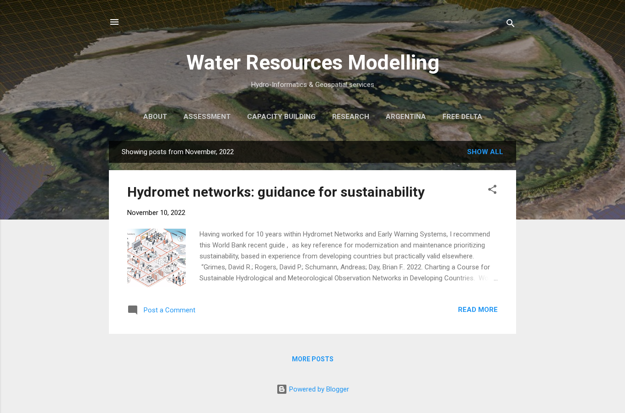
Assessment (207, 117)
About (155, 117)
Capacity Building (281, 117)
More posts (313, 359)
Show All (485, 152)
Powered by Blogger (318, 389)
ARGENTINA (406, 117)
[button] (492, 191)
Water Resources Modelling (312, 62)
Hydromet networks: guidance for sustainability (276, 192)
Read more (478, 310)
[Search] (510, 25)
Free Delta (462, 117)
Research (350, 117)
